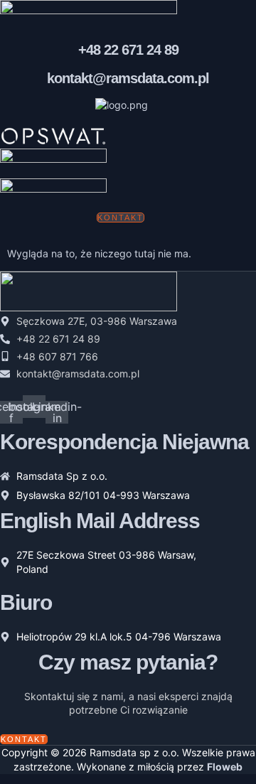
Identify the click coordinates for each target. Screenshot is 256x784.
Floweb (224, 767)
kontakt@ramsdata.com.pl (128, 78)
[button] (63, 242)
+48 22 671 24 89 (128, 50)
